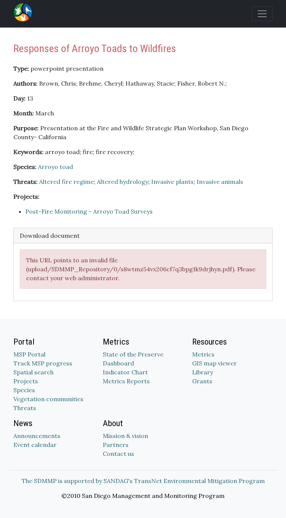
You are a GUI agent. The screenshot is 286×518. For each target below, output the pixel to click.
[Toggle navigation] (262, 13)
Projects (25, 381)
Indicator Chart (125, 372)
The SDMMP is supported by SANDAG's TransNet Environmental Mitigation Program (143, 481)
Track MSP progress (42, 363)
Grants (202, 381)
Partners (115, 444)
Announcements (36, 435)
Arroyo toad (55, 166)
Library (202, 372)
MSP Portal (29, 354)
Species (24, 390)
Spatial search (33, 372)
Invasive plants (172, 181)
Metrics (203, 354)
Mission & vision (125, 435)
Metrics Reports (126, 381)
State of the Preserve (133, 354)
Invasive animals (220, 181)
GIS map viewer (214, 363)
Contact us (118, 453)
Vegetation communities (48, 399)
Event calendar (35, 444)
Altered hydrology (122, 181)
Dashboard (118, 363)
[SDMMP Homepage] (24, 12)
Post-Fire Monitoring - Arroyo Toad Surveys (89, 211)
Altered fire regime (66, 181)
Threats (24, 408)
